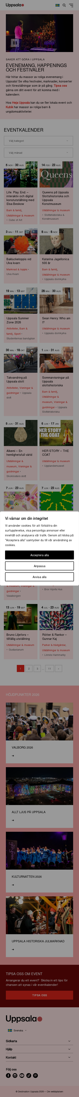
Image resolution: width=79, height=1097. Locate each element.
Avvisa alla (39, 577)
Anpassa (39, 566)
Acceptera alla (39, 555)
